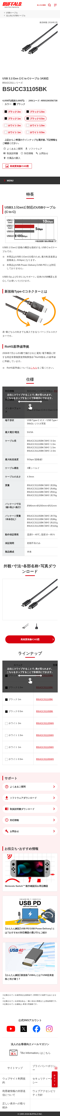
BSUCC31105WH (45, 759)
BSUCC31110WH (45, 747)
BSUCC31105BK (44, 711)
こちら (34, 367)
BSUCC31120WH (45, 723)
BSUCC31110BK (44, 699)
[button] (30, 639)
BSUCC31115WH (45, 735)
